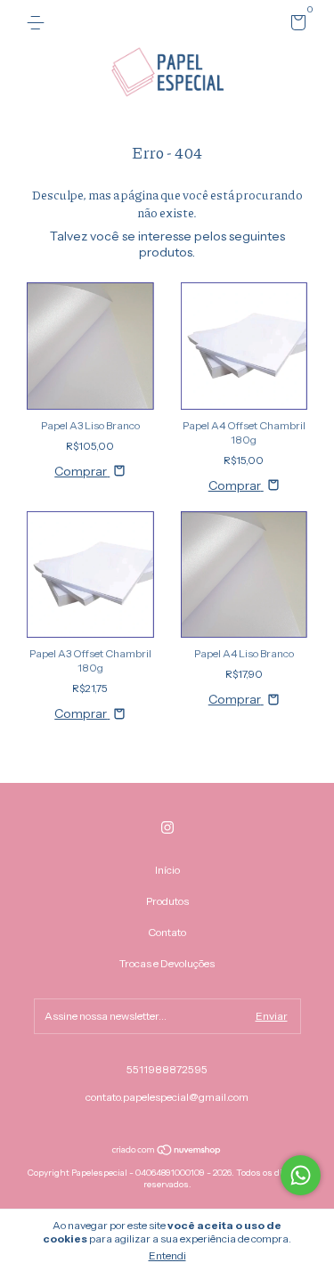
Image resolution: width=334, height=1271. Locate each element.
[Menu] (39, 22)
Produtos (167, 901)
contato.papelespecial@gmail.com (167, 1097)
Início (167, 869)
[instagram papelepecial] (167, 827)
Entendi (167, 1255)
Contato (167, 932)
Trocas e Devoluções (167, 963)
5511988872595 (167, 1069)
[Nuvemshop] (167, 1152)
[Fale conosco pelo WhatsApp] (301, 1175)
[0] (295, 25)
